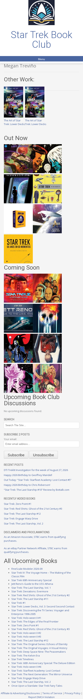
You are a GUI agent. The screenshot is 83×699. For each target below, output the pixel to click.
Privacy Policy (72, 693)
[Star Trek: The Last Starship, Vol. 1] (47, 332)
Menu (41, 59)
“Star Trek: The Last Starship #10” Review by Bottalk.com (36, 489)
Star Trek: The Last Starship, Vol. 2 (23, 523)
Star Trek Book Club (41, 39)
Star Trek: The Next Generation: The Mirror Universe (41, 674)
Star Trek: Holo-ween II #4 (26, 666)
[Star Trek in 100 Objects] (47, 202)
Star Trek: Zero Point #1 (17, 504)
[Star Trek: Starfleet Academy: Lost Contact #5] (18, 172)
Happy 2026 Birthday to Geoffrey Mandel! (28, 475)
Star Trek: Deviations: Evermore (29, 591)
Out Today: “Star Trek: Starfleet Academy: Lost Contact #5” (37, 480)
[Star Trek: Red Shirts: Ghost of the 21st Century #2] (47, 362)
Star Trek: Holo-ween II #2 (26, 633)
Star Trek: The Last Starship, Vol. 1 (31, 587)
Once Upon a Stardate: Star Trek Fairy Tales (36, 685)
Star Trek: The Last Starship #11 (29, 599)
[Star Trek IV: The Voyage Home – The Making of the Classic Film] (18, 301)
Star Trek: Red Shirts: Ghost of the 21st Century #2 (40, 595)
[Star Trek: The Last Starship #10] (47, 172)
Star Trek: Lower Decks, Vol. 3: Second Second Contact (42, 606)
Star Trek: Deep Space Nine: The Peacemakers (38, 651)
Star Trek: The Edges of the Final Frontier (34, 621)
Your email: (10, 439)
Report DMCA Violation (41, 697)
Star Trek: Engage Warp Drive (21, 518)
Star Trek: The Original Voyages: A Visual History (39, 648)
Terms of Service (52, 693)
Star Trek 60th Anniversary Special (31, 580)
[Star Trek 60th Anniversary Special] (47, 301)
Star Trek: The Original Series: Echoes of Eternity (39, 644)
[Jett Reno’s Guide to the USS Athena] (18, 332)
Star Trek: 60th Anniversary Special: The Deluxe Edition (43, 663)
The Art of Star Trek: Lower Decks (14, 122)
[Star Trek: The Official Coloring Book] (47, 232)
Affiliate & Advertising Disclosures (20, 693)
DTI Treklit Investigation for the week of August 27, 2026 (36, 470)
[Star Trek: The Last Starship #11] (18, 392)
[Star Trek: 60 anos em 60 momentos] (18, 262)
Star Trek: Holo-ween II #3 (26, 636)
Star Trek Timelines (22, 659)
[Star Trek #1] (47, 392)
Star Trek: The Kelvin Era (25, 655)
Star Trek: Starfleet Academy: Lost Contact (35, 670)
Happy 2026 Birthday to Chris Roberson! (27, 485)
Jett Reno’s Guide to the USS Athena (32, 584)
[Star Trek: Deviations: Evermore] (18, 362)
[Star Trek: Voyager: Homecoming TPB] (18, 202)
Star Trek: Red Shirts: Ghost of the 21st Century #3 (33, 508)
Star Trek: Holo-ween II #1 (26, 618)
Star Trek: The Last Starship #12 (22, 513)
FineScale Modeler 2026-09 (26, 568)
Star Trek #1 (18, 602)
